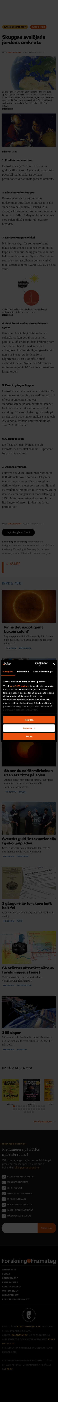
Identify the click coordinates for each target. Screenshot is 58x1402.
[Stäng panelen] (54, 664)
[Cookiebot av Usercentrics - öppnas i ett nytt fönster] (36, 664)
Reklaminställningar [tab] (43, 671)
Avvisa (29, 736)
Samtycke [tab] (8, 671)
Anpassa (27, 728)
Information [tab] (23, 671)
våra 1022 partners (20, 686)
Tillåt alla (29, 720)
